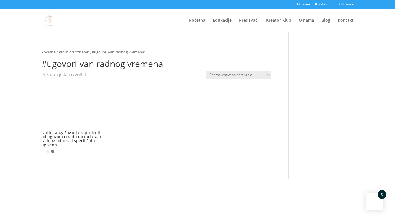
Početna (197, 20)
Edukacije (222, 20)
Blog (326, 20)
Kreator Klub (278, 20)
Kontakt (322, 5)
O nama (303, 5)
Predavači (249, 20)
